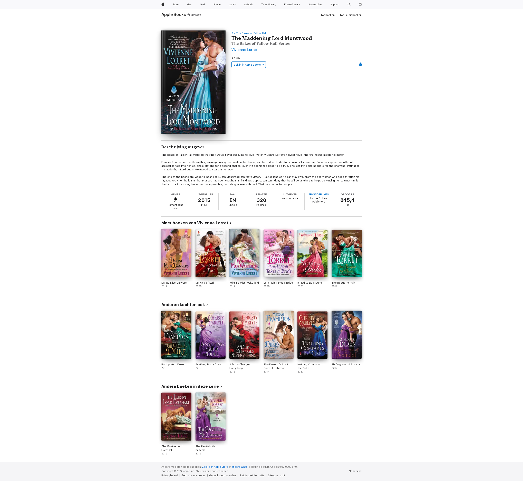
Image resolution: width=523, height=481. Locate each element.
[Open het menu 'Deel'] (360, 64)
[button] (349, 4)
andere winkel (240, 466)
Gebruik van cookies (193, 475)
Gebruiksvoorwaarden (222, 475)
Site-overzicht (276, 475)
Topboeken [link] (328, 15)
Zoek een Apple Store (215, 466)
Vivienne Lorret (244, 49)
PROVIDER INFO (318, 194)
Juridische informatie (251, 475)
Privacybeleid (169, 475)
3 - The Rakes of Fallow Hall (248, 33)
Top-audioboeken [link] (351, 15)
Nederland (355, 471)
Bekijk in (247, 64)
